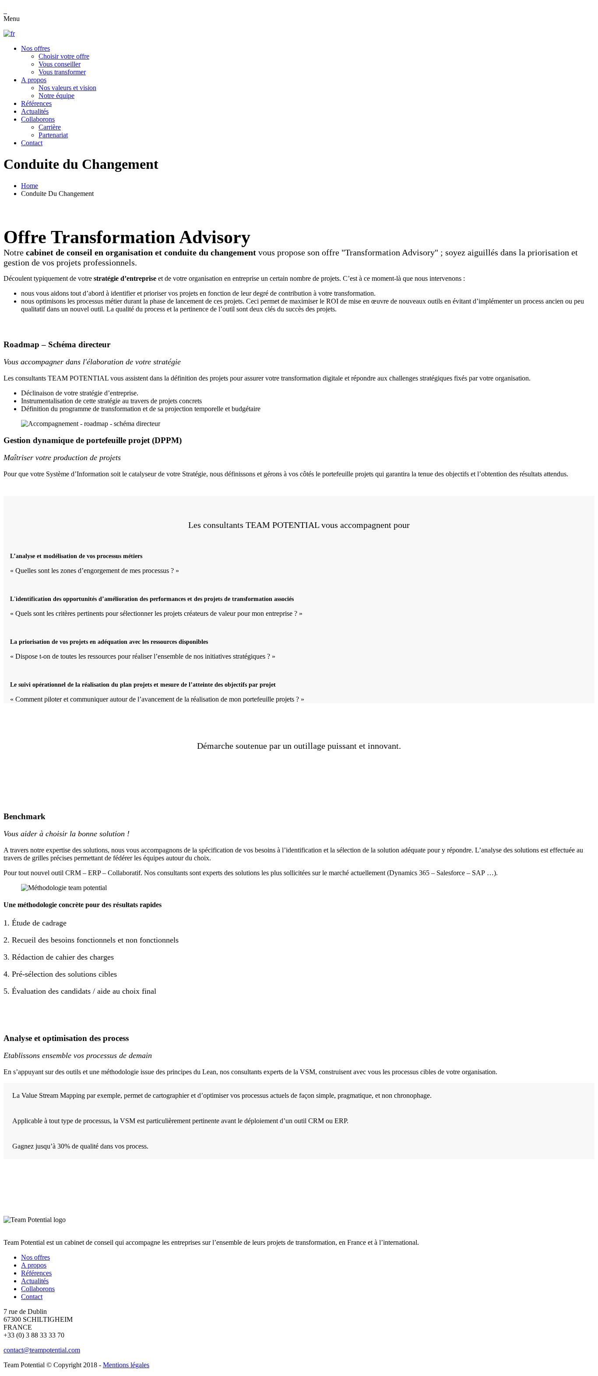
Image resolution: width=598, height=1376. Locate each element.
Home (29, 185)
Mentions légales (126, 1365)
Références (36, 1273)
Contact (31, 1296)
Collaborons (38, 1288)
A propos (33, 1265)
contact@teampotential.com (42, 1350)
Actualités (35, 1281)
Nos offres (35, 1257)
